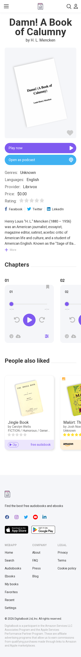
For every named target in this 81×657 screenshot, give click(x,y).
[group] (29, 315)
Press (36, 568)
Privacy (63, 552)
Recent (9, 600)
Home (9, 552)
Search (9, 560)
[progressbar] (29, 304)
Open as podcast (22, 160)
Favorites (11, 592)
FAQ (35, 560)
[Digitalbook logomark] (7, 494)
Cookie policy (67, 568)
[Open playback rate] (11, 336)
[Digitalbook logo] (40, 6)
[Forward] (41, 319)
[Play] (29, 320)
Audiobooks (13, 568)
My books (11, 584)
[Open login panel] (76, 6)
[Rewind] (16, 319)
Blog (35, 576)
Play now (16, 148)
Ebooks (10, 576)
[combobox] (69, 6)
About (36, 552)
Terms (62, 560)
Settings (10, 608)
